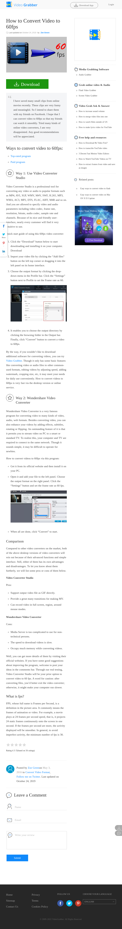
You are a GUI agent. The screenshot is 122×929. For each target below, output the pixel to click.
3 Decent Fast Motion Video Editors (94, 154)
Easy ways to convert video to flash (95, 188)
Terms (35, 900)
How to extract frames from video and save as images (97, 166)
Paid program (18, 162)
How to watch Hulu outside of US (93, 122)
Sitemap (10, 900)
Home (9, 894)
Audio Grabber (85, 75)
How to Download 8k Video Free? (93, 143)
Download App (86, 5)
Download (30, 84)
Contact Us (12, 906)
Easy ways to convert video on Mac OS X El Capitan (95, 196)
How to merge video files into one (93, 117)
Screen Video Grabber (88, 96)
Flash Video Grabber (87, 90)
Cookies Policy (40, 906)
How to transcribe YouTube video (93, 148)
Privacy (36, 894)
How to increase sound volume (92, 111)
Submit (17, 858)
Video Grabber (14, 360)
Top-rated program (21, 156)
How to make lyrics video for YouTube (95, 127)
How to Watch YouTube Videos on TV (95, 159)
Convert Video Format (37, 772)
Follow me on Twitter (28, 776)
